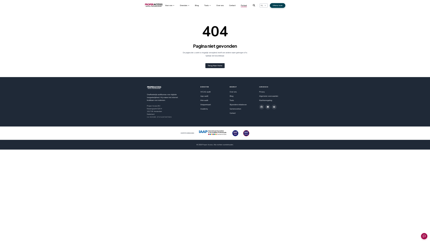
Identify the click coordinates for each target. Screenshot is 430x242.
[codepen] (274, 107)
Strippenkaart (205, 104)
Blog (197, 5)
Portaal (244, 5)
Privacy (262, 92)
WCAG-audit (205, 92)
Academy (204, 109)
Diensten (183, 5)
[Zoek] (255, 5)
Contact (232, 5)
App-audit (204, 96)
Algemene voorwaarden (268, 96)
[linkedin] (267, 107)
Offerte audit (278, 5)
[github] (261, 107)
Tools (206, 5)
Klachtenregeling (265, 100)
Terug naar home (215, 65)
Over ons (220, 5)
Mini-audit (204, 100)
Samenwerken (235, 109)
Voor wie (168, 5)
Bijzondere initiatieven (238, 104)
